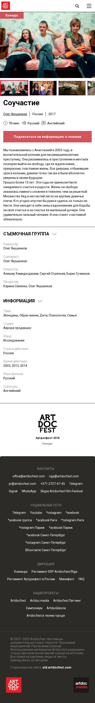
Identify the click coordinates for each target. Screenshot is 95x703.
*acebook (72, 512)
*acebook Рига (46, 520)
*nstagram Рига (72, 520)
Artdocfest (18, 600)
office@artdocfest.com (29, 476)
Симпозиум (34, 608)
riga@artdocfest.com (64, 476)
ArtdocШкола (56, 608)
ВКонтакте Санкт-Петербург (45, 550)
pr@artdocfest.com (22, 483)
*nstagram (53, 512)
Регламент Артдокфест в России (31, 579)
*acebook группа (20, 520)
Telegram (19, 512)
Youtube (36, 512)
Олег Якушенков (15, 114)
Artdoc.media (39, 600)
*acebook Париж (61, 527)
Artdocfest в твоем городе (46, 615)
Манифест (66, 579)
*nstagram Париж (32, 527)
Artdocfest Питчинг (67, 600)
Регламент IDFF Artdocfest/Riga (54, 571)
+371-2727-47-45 (52, 483)
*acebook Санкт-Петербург (45, 535)
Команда (20, 571)
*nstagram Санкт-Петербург (45, 542)
